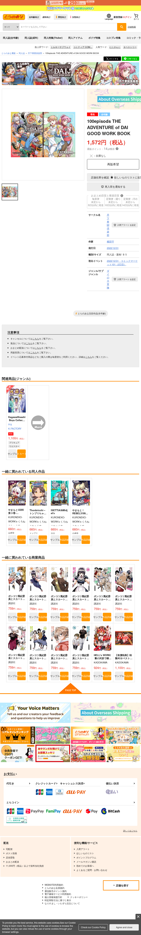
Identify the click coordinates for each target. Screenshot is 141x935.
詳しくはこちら (130, 830)
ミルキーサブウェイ (60, 46)
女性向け (76, 16)
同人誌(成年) (31, 37)
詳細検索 (132, 26)
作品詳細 (21, 539)
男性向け (62, 16)
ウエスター (14, 446)
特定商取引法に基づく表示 (58, 900)
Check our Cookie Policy (93, 927)
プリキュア (14, 442)
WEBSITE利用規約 (54, 884)
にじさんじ (114, 46)
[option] (43, 134)
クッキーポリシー (79, 897)
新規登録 (118, 17)
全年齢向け (34, 16)
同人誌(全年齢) (11, 37)
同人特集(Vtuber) (53, 37)
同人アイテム (75, 37)
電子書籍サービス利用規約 (58, 893)
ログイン (127, 17)
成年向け (46, 16)
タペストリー (130, 46)
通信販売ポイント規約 (56, 890)
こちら (35, 338)
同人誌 (22, 53)
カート (22, 453)
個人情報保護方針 (53, 897)
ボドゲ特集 (94, 37)
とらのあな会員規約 (54, 887)
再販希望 (113, 164)
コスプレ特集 (113, 37)
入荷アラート (126, 224)
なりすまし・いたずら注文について (62, 903)
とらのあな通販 (8, 53)
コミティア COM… (82, 46)
